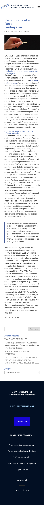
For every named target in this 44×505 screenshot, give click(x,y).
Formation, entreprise (22, 31)
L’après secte (22, 469)
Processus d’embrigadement (22, 445)
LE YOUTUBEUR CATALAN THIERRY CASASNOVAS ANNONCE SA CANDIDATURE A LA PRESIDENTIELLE (21, 360)
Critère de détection (22, 457)
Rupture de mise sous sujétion (22, 463)
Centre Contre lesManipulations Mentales (22, 393)
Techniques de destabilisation (22, 451)
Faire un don (22, 421)
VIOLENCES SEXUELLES (15, 339)
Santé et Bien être (22, 490)
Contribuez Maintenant (22, 406)
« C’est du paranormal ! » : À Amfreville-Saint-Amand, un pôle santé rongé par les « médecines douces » (21, 345)
